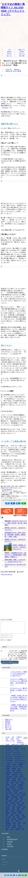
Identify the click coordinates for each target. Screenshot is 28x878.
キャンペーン (17, 752)
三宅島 (14, 764)
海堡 (13, 807)
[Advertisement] (14, 33)
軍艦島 (7, 821)
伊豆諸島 (14, 774)
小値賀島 (11, 786)
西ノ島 (14, 819)
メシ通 (7, 764)
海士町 (19, 807)
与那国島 (20, 764)
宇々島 (14, 784)
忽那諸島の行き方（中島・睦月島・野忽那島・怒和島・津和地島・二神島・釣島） (15, 534)
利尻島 (14, 778)
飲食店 (20, 827)
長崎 (19, 823)
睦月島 (12, 811)
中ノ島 (15, 766)
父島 (13, 809)
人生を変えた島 (17, 772)
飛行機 (19, 71)
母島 (23, 803)
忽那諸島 (14, 796)
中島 (20, 766)
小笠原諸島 (20, 786)
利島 (19, 778)
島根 (7, 794)
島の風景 (15, 790)
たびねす (15, 748)
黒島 (23, 829)
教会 (17, 798)
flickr (7, 738)
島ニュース (8, 726)
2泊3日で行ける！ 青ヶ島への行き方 (15, 565)
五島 (13, 770)
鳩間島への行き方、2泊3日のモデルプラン (15, 540)
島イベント (9, 55)
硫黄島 (7, 813)
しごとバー (17, 746)
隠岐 (24, 823)
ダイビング (9, 758)
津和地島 (20, 805)
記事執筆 (20, 819)
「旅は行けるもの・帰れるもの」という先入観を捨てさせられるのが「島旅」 (14, 63)
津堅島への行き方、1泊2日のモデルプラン (15, 529)
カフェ (17, 750)
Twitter (7, 744)
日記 (20, 801)
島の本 (14, 788)
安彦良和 (20, 784)
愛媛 (7, 798)
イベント (23, 748)
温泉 (24, 807)
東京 (7, 803)
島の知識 (20, 788)
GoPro (17, 738)
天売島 (22, 782)
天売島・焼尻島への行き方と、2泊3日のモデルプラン (19, 547)
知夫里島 (19, 811)
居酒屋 (7, 788)
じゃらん (8, 748)
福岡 (12, 815)
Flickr (12, 738)
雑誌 (19, 825)
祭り (7, 815)
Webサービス (15, 744)
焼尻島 (7, 809)
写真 (15, 776)
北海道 (7, 780)
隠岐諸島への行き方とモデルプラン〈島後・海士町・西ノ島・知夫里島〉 (16, 523)
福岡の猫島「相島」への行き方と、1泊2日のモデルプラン (15, 561)
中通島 (7, 768)
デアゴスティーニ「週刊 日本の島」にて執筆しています (18, 690)
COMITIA (19, 737)
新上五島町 (9, 801)
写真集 (7, 778)
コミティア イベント (20, 756)
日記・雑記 (8, 729)
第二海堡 (8, 817)
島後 (15, 792)
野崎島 (17, 821)
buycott (7, 737)
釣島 (14, 823)
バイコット (9, 762)
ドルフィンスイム (19, 760)
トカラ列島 (9, 760)
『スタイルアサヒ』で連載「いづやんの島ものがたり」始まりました (18, 673)
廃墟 (18, 794)
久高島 (14, 768)
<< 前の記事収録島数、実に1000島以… (7, 511)
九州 (19, 768)
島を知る (7, 722)
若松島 (24, 817)
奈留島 (7, 784)
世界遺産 (8, 766)
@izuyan (5, 107)
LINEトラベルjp (10, 740)
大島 (17, 782)
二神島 (7, 770)
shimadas (19, 740)
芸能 (18, 817)
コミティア (9, 756)
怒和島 (21, 796)
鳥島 (12, 829)
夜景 (12, 782)
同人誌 (20, 780)
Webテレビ (9, 746)
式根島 (24, 794)
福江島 (17, 815)
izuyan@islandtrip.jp (7, 489)
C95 (13, 737)
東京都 (12, 803)
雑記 (14, 825)
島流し (12, 794)
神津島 (20, 813)
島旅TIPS (9, 51)
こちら (20, 491)
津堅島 (7, 807)
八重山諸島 (9, 776)
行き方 (15, 71)
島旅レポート (9, 719)
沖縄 (14, 805)
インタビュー (9, 750)
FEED (8, 837)
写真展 (21, 776)
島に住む (9, 53)
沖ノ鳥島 (8, 805)
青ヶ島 (7, 827)
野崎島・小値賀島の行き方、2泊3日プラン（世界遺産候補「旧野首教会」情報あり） (15, 555)
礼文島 (14, 813)
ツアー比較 (17, 758)
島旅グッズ (22, 792)
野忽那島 (8, 823)
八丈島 (21, 774)
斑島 (22, 798)
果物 (18, 803)
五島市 (19, 770)
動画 (24, 778)
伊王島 (7, 774)
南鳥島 (14, 780)
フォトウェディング (20, 762)
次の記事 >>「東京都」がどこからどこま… (20, 511)
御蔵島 (7, 796)
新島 (15, 801)
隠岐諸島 (8, 825)
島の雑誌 (8, 790)
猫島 (18, 809)
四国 (7, 782)
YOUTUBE (10, 846)
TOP (9, 49)
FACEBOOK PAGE (12, 839)
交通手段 (7, 71)
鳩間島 (17, 829)
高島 (7, 829)
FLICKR (9, 844)
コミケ (7, 754)
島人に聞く (9, 792)
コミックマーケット (17, 754)
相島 (7, 811)
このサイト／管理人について (10, 662)
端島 (23, 815)
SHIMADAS (20, 742)
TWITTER (10, 841)
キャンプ (8, 752)
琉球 (23, 809)
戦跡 (12, 798)
